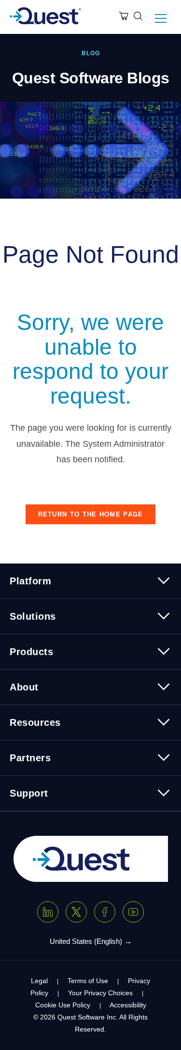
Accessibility (128, 1005)
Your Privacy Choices (100, 993)
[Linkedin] (47, 912)
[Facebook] (104, 912)
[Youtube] (133, 912)
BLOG (91, 53)
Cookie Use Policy (62, 1005)
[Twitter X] (76, 912)
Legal (39, 981)
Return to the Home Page (90, 514)
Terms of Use (88, 981)
